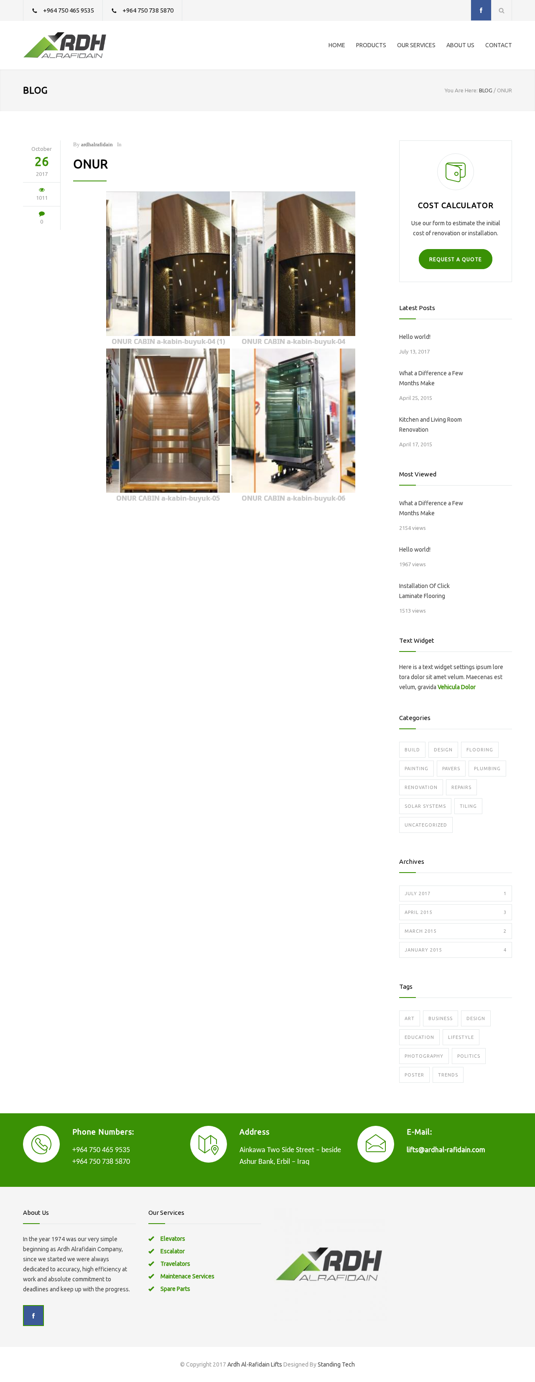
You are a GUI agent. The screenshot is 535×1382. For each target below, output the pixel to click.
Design (443, 749)
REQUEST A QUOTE (455, 259)
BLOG (35, 90)
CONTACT (498, 45)
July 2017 (456, 893)
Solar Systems (425, 806)
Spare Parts (175, 1288)
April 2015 (456, 912)
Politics (468, 1056)
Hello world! (415, 336)
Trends (448, 1074)
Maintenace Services (187, 1276)
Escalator (172, 1251)
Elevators (172, 1238)
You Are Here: (461, 90)
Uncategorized (426, 824)
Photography (424, 1056)
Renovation (421, 787)
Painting (416, 768)
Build (412, 749)
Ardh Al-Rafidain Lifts (254, 1364)
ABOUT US (460, 45)
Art (410, 1018)
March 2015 (456, 931)
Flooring (479, 749)
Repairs (461, 787)
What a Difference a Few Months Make (431, 378)
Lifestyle (461, 1037)
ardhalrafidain (97, 144)
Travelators (175, 1263)
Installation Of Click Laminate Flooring (424, 591)
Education (419, 1037)
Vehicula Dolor (457, 687)
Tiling (468, 806)
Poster (414, 1074)
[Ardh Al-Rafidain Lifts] (100, 45)
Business (440, 1018)
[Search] (502, 10)
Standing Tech (336, 1364)
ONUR (90, 164)
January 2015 (456, 949)
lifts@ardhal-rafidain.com (446, 1149)
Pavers (451, 768)
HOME (337, 45)
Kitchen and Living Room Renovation (430, 424)
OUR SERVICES (416, 45)
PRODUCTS (371, 45)
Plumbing (487, 768)
